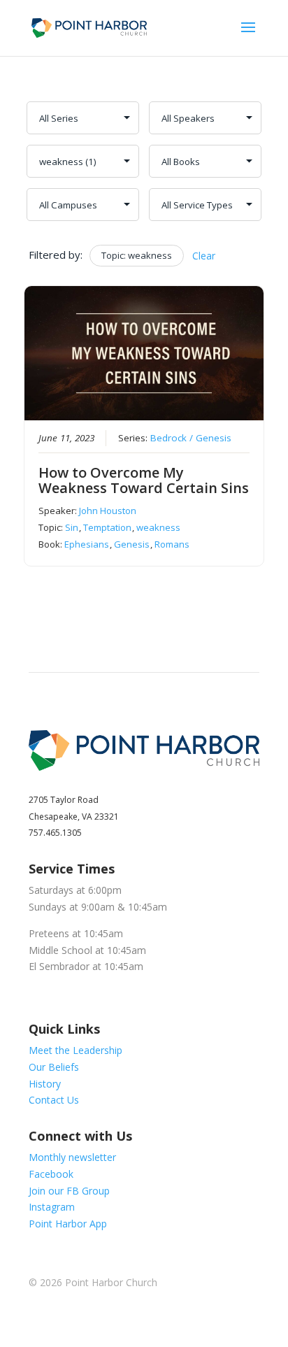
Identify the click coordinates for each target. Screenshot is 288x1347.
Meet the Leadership (75, 1050)
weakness (158, 527)
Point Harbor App (68, 1223)
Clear (203, 255)
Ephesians (86, 544)
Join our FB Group (69, 1190)
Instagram (52, 1206)
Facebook (51, 1174)
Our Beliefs (54, 1067)
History (45, 1083)
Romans (171, 544)
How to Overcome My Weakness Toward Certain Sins (143, 480)
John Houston (107, 510)
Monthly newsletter (72, 1157)
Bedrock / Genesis (190, 438)
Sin (71, 527)
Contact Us (54, 1099)
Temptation (107, 527)
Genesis (132, 544)
